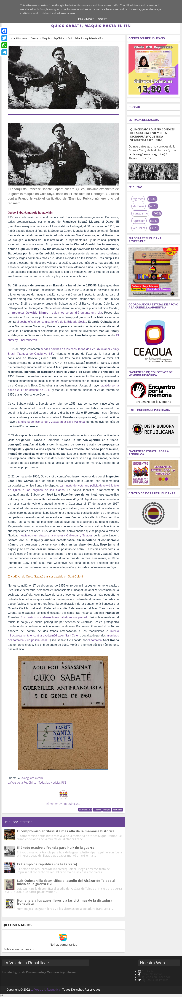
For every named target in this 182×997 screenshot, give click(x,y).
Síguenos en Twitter (155, 980)
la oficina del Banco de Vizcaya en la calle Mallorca (51, 421)
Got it (102, 19)
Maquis (106, 809)
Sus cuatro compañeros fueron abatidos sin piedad (53, 617)
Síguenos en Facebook (155, 977)
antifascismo (85, 809)
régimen (138, 199)
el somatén (95, 640)
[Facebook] (4, 30)
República (117, 809)
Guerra (97, 809)
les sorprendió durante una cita (81, 312)
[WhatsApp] (4, 45)
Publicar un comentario (19, 949)
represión (139, 221)
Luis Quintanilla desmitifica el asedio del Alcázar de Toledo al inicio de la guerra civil (66, 882)
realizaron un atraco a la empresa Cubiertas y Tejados (56, 535)
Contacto (148, 971)
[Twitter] (4, 38)
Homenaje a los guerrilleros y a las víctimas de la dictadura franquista (64, 902)
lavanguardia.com (32, 778)
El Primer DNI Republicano (63, 804)
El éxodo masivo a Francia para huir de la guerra (55, 847)
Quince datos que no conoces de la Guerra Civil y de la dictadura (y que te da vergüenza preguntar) (152, 135)
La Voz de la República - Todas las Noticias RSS (37, 782)
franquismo (140, 213)
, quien (36, 312)
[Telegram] (4, 52)
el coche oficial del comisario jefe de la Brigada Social (51, 321)
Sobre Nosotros (151, 974)
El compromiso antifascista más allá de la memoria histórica (65, 831)
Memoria (138, 206)
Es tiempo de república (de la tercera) (47, 864)
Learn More (85, 19)
